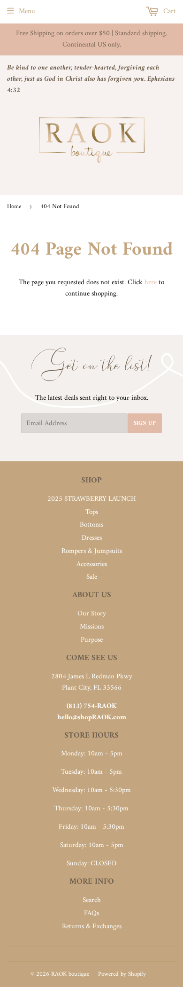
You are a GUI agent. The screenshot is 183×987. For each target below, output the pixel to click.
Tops (91, 512)
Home (14, 206)
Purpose (92, 640)
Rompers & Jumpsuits (91, 551)
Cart (168, 11)
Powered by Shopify (122, 974)
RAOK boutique (70, 974)
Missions (92, 627)
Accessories (91, 564)
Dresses (92, 538)
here (151, 282)
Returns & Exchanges (92, 926)
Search (92, 900)
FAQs (91, 913)
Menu (27, 11)
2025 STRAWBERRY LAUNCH (91, 499)
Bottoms (91, 525)
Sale (91, 577)
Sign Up (145, 423)
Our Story (91, 613)
